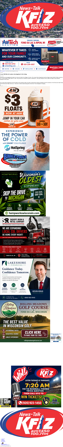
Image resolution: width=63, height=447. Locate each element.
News (2, 33)
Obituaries (2, 34)
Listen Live (2, 37)
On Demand (2, 36)
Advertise (2, 439)
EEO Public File (3, 441)
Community (2, 35)
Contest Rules (3, 440)
